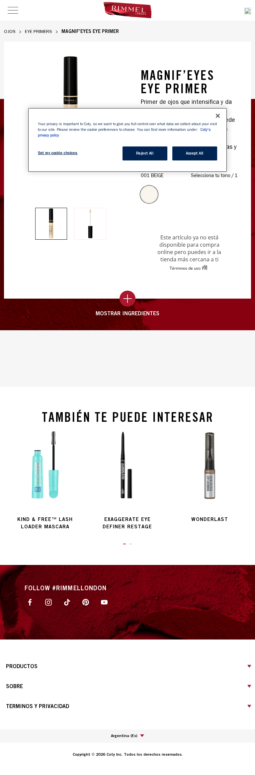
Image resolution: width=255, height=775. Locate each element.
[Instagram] (48, 601)
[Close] (218, 116)
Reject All (145, 153)
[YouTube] (104, 601)
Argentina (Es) (124, 735)
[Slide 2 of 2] (90, 223)
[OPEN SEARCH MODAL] (247, 10)
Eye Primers (38, 31)
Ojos (10, 31)
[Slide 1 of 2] (51, 223)
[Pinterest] (85, 601)
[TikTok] (67, 601)
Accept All (195, 153)
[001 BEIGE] (149, 194)
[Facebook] (30, 601)
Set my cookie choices (58, 153)
